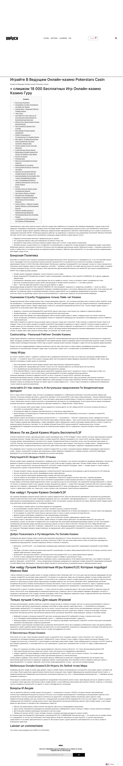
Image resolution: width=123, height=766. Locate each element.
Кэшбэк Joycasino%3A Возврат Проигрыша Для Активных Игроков (26, 200)
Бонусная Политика (22, 103)
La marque (63, 38)
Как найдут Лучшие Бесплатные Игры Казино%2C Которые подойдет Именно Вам (26, 141)
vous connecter (24, 730)
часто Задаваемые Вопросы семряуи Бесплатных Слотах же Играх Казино (26, 182)
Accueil (46, 38)
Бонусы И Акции (21, 156)
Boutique (54, 38)
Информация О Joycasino (24, 165)
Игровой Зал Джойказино (24, 195)
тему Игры (19, 113)
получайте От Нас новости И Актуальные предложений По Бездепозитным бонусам (25, 118)
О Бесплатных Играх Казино (25, 150)
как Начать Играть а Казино (25, 193)
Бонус (17, 187)
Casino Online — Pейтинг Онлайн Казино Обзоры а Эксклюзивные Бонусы (27, 206)
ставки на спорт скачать (28, 270)
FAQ (70, 38)
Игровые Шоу (20, 159)
